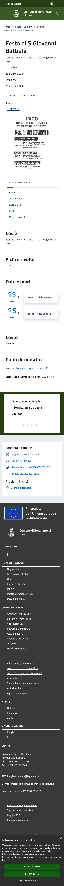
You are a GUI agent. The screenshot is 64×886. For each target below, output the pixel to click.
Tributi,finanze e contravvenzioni (24, 673)
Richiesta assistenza (18, 820)
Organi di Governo (16, 569)
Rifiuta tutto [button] (32, 874)
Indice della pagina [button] (19, 182)
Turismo (11, 643)
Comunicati (13, 713)
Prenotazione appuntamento (22, 805)
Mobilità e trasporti (17, 648)
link (3, 860)
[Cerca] (57, 13)
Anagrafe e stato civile (19, 614)
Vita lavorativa (15, 624)
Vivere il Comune (23, 26)
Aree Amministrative (18, 574)
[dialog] (32, 860)
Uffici (10, 579)
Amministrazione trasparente (22, 835)
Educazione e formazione (20, 663)
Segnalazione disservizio (20, 810)
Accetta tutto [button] (32, 866)
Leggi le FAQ (13, 815)
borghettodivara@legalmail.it (23, 776)
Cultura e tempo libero (19, 619)
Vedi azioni (27, 95)
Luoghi (10, 732)
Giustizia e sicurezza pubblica (22, 668)
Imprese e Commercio (18, 628)
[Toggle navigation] (6, 13)
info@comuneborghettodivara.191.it (31, 368)
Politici (10, 589)
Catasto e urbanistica (18, 638)
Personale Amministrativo (21, 594)
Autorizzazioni (14, 688)
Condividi (11, 95)
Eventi (40, 26)
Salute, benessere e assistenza (23, 683)
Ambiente (12, 678)
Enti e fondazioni (16, 584)
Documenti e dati (16, 599)
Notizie (11, 708)
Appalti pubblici (15, 633)
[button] (32, 880)
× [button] (60, 838)
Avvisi (10, 718)
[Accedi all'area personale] (52, 4)
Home (7, 26)
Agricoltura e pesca (17, 693)
